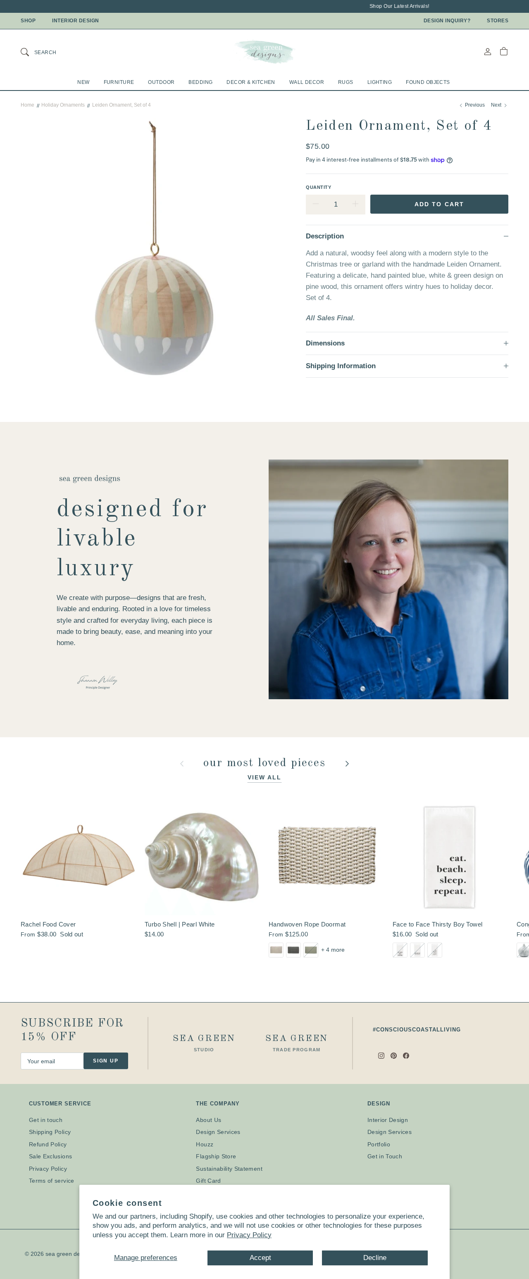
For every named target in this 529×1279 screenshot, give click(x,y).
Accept (260, 1258)
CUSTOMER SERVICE (60, 1103)
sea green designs (69, 1253)
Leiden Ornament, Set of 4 (121, 105)
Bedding (200, 82)
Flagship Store (216, 1156)
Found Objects (428, 82)
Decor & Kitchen (250, 82)
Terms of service (51, 1180)
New (83, 82)
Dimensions (325, 343)
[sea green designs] (264, 52)
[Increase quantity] (355, 204)
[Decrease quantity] (316, 204)
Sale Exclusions (50, 1156)
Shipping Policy (50, 1132)
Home (27, 105)
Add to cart (439, 204)
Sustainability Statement (229, 1168)
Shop (28, 21)
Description (325, 236)
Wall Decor (306, 82)
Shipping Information (341, 366)
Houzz (204, 1144)
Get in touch (45, 1120)
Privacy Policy (249, 1235)
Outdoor (161, 82)
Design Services (218, 1132)
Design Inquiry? (447, 21)
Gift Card (208, 1180)
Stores (497, 21)
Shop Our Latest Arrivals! (389, 6)
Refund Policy (48, 1144)
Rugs (345, 82)
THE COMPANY (217, 1103)
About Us (208, 1120)
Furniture (119, 82)
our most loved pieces (266, 763)
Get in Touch (384, 1156)
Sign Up (106, 1061)
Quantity (318, 187)
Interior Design (75, 21)
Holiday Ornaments (63, 105)
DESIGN (378, 1103)
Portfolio (378, 1144)
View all (265, 777)
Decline (374, 1258)
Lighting (379, 82)
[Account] (488, 51)
